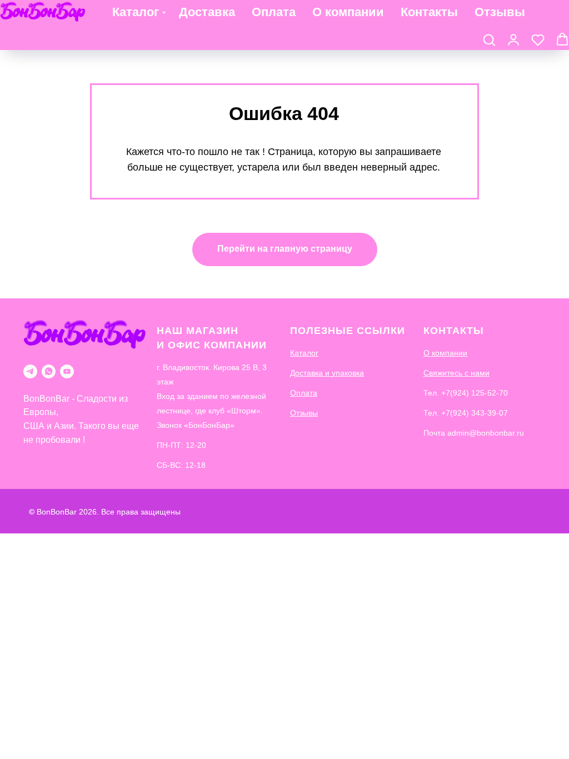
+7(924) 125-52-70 (474, 392)
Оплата (274, 12)
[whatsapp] (49, 371)
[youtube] (67, 371)
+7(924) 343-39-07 (474, 412)
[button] (489, 39)
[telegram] (30, 371)
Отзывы (500, 12)
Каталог (135, 12)
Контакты (429, 12)
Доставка (207, 12)
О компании (348, 12)
